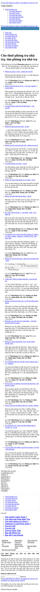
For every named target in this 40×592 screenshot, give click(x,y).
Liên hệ (22, 580)
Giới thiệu (4, 580)
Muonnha (5, 540)
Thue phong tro (32, 540)
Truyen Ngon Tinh (19, 547)
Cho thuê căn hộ (14, 13)
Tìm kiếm (4, 491)
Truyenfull (5, 546)
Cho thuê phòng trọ (15, 11)
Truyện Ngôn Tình (13, 530)
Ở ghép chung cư (6, 543)
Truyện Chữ (10, 526)
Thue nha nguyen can (18, 543)
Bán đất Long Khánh (14, 535)
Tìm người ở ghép (15, 22)
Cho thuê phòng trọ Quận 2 (17, 521)
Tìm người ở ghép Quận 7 (16, 517)
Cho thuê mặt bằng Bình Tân (17, 519)
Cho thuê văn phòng (15, 20)
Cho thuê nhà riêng (15, 15)
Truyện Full (10, 528)
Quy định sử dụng (13, 580)
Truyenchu (30, 542)
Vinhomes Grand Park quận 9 (18, 524)
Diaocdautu (18, 540)
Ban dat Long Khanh (9, 550)
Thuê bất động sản (11, 34)
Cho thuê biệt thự (14, 19)
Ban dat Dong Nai (32, 547)
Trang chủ (8, 32)
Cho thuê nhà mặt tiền (16, 17)
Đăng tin (18, 50)
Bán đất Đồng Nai (12, 533)
